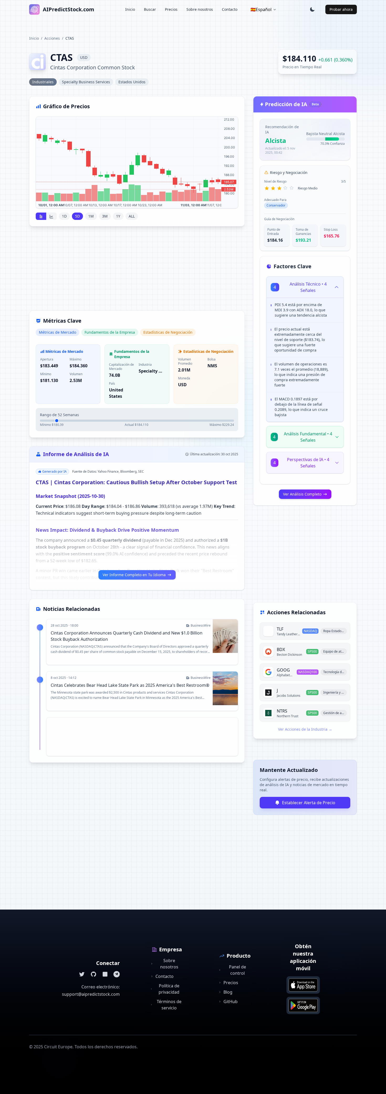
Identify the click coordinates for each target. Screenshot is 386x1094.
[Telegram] (116, 974)
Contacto (229, 9)
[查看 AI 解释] (335, 305)
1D (64, 216)
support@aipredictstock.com (91, 994)
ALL (132, 216)
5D (77, 216)
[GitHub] (93, 974)
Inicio (130, 9)
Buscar (150, 9)
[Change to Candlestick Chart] (41, 216)
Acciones (52, 38)
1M (91, 216)
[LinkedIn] (105, 974)
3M (105, 216)
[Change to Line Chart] (51, 216)
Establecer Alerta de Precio (308, 803)
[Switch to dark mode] (312, 9)
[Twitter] (82, 974)
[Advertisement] (137, 271)
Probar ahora (341, 9)
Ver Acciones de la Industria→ (305, 729)
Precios (171, 9)
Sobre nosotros (199, 9)
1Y (118, 216)
